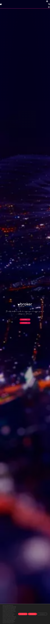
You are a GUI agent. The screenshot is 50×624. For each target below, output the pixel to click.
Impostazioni (42, 614)
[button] (49, 7)
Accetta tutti (23, 614)
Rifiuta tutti (32, 614)
